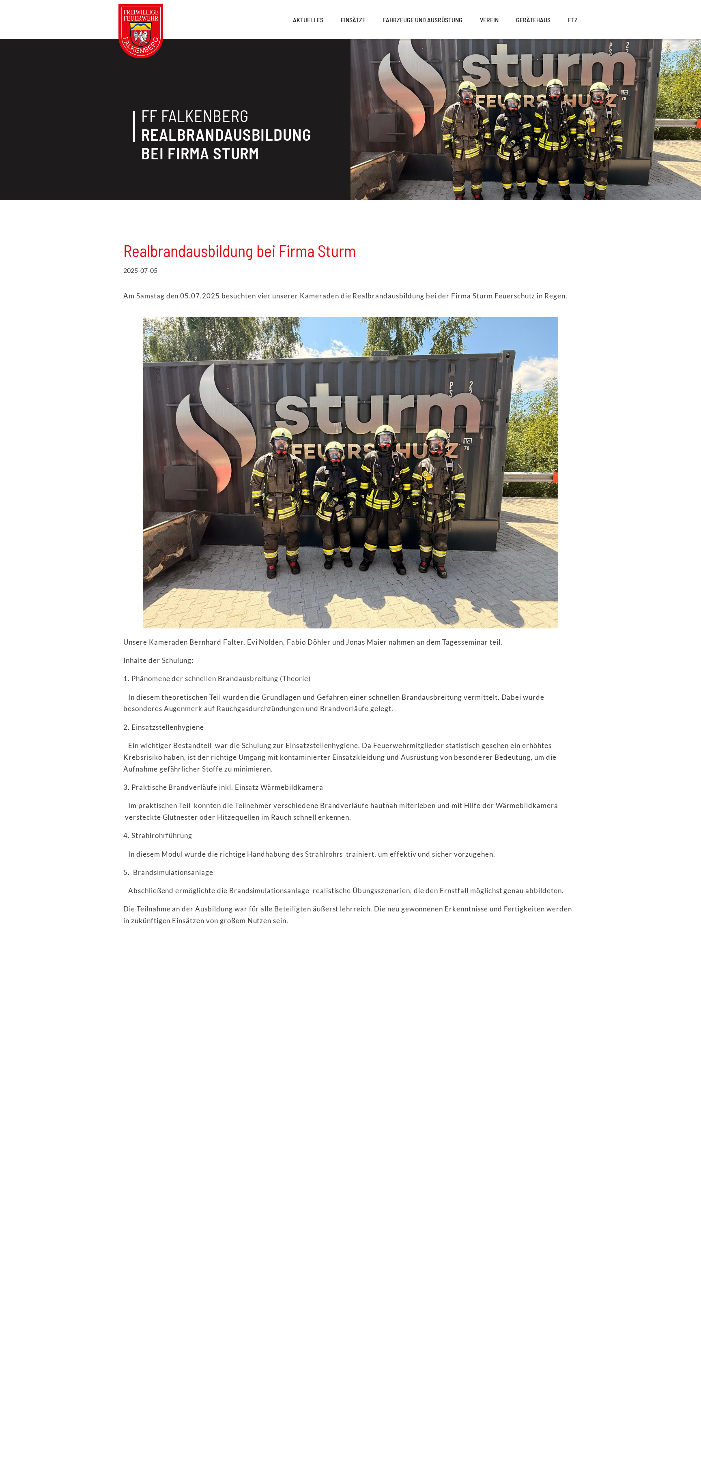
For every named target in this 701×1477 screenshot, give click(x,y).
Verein (489, 20)
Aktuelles (308, 20)
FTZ (573, 20)
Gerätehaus (533, 20)
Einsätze (353, 20)
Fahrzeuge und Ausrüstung (422, 20)
